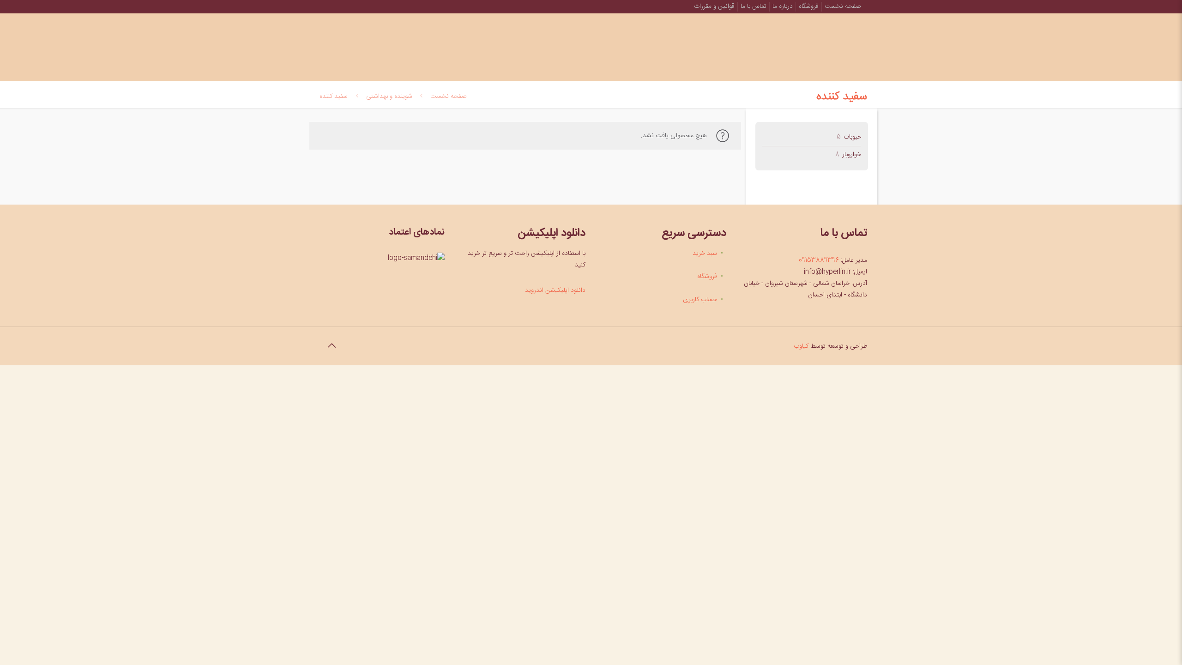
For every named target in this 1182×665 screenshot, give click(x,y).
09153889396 (819, 260)
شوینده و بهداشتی (389, 96)
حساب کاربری (700, 299)
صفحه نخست (843, 6)
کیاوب (801, 346)
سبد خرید (705, 253)
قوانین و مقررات (714, 6)
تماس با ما (753, 6)
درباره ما (782, 6)
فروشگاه (809, 6)
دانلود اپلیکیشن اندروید (555, 290)
